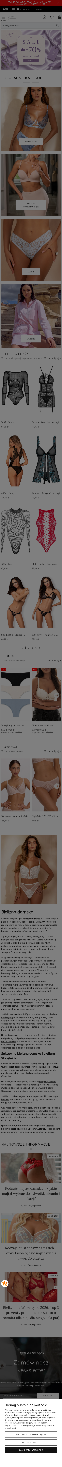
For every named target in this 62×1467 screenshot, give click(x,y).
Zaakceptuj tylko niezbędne (31, 1435)
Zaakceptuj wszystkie (31, 1450)
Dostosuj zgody (31, 1442)
